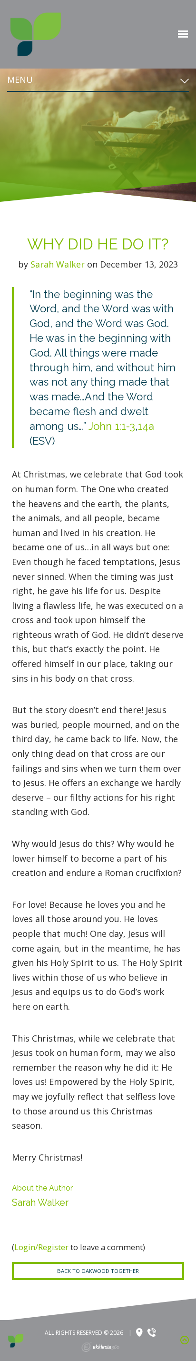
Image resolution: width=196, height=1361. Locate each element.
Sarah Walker (57, 264)
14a (145, 426)
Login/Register (41, 1247)
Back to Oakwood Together (98, 1270)
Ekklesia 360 (100, 1347)
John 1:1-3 (111, 426)
